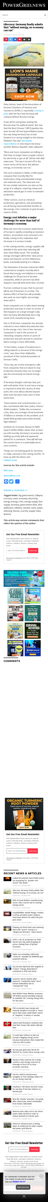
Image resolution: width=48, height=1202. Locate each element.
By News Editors (27, 989)
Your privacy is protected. (14, 558)
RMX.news (8, 470)
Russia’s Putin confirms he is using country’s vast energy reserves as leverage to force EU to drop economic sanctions (27, 1063)
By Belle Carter (26, 962)
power (40, 508)
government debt (28, 505)
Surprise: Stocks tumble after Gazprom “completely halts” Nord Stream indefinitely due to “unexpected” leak (27, 982)
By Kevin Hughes (27, 922)
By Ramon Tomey (27, 974)
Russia (16, 511)
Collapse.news (10, 460)
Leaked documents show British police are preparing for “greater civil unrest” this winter (28, 880)
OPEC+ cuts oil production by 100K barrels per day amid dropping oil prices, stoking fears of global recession (27, 943)
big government (26, 495)
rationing (8, 511)
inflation (18, 508)
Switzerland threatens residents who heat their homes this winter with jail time (28, 1025)
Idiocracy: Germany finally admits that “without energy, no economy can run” (28, 891)
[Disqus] (24, 697)
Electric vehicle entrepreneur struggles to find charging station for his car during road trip (28, 1076)
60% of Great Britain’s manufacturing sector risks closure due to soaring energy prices (28, 902)
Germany (15, 505)
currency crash (11, 498)
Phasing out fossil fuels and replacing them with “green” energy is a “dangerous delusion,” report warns (28, 929)
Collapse (39, 495)
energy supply (31, 501)
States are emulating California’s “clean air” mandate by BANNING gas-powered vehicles (28, 956)
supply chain (35, 511)
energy (7, 501)
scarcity (24, 511)
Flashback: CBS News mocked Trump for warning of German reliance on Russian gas (28, 1089)
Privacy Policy (19, 1182)
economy (23, 498)
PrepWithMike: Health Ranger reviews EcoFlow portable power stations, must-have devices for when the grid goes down (28, 916)
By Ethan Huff (26, 885)
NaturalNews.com (12, 475)
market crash (29, 508)
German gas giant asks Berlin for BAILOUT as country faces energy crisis (28, 1051)
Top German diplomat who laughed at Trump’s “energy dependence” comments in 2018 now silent (28, 969)
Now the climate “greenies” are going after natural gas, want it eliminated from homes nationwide (28, 1101)
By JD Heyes (26, 1045)
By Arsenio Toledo (28, 1003)
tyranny (7, 514)
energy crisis (17, 501)
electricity (33, 498)
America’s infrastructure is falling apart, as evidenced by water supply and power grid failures (27, 1126)
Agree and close (23, 1187)
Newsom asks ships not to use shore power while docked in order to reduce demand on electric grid (28, 1113)
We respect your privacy (33, 1163)
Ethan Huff (20, 35)
